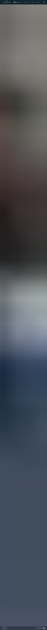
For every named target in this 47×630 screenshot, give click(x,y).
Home (22, 2)
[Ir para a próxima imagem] (6, 628)
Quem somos (38, 2)
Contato (32, 2)
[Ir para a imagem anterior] (3, 628)
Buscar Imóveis (27, 2)
